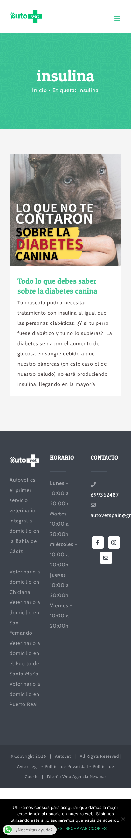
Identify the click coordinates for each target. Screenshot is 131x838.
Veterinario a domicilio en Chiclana (25, 582)
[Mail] (106, 558)
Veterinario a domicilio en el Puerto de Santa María (25, 658)
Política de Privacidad (66, 766)
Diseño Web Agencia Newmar (76, 776)
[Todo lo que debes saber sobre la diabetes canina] (65, 210)
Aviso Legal (28, 766)
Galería (77, 210)
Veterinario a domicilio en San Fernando (25, 617)
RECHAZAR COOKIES (86, 828)
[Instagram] (114, 542)
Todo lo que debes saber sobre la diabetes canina (54, 210)
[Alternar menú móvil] (117, 18)
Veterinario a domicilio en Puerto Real (25, 694)
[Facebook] (98, 542)
